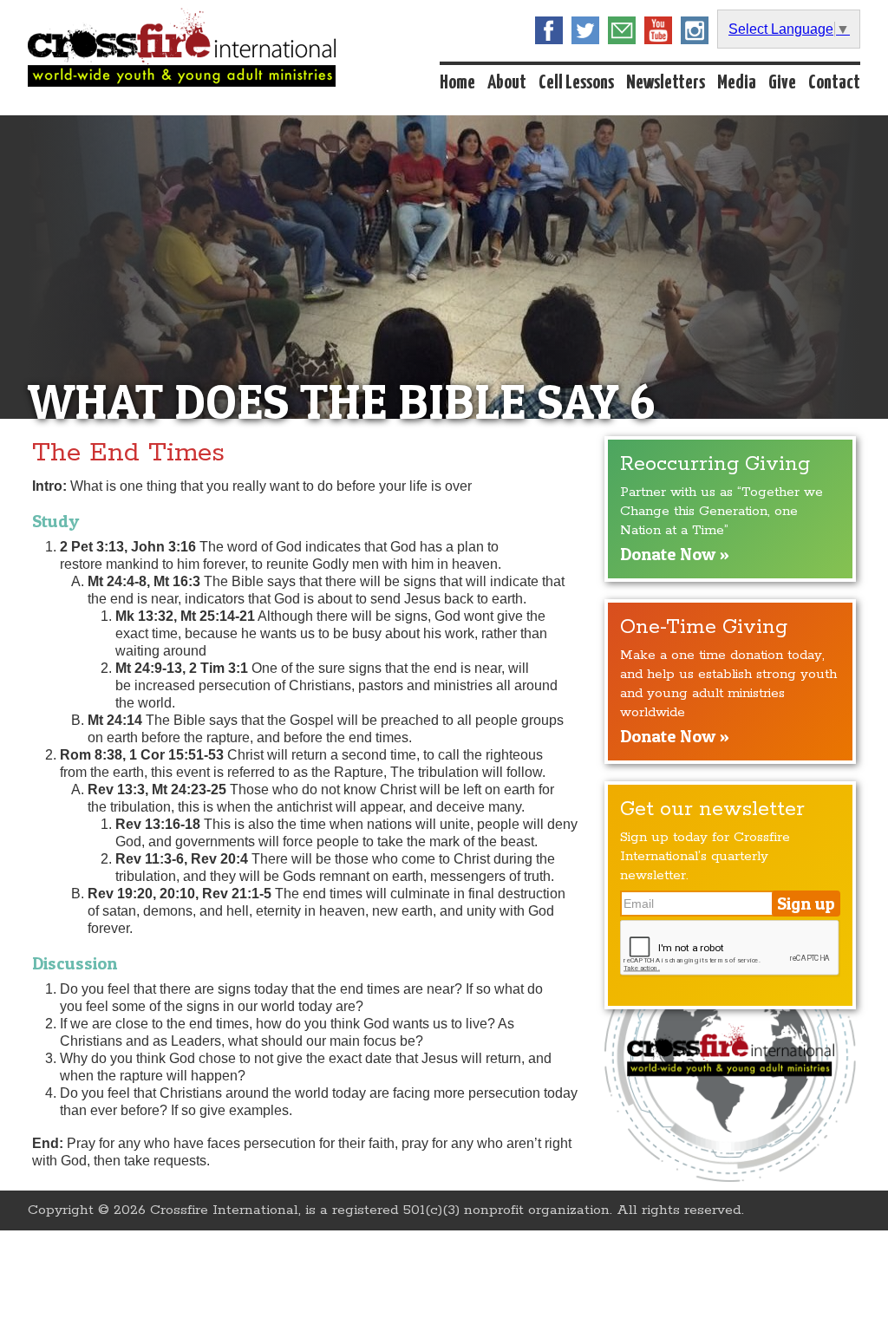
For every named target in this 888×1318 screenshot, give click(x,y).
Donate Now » (674, 554)
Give (782, 83)
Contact (834, 83)
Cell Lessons (576, 83)
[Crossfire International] (182, 47)
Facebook (549, 30)
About (506, 83)
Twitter (585, 30)
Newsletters (665, 83)
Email (622, 30)
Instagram (694, 30)
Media (736, 83)
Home (457, 83)
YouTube (658, 30)
